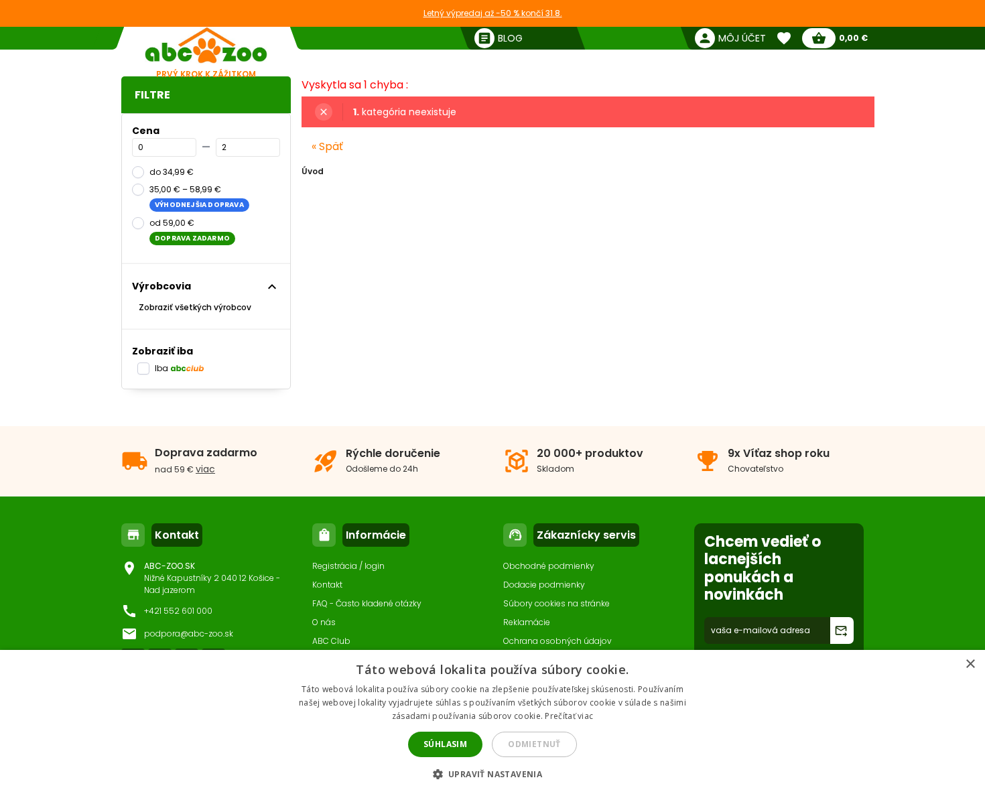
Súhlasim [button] (445, 744)
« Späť (327, 146)
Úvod (313, 171)
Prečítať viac (569, 716)
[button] (493, 773)
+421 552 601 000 (178, 610)
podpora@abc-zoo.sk (188, 633)
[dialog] (492, 723)
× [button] (970, 664)
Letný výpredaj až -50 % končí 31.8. (492, 13)
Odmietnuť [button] (534, 744)
